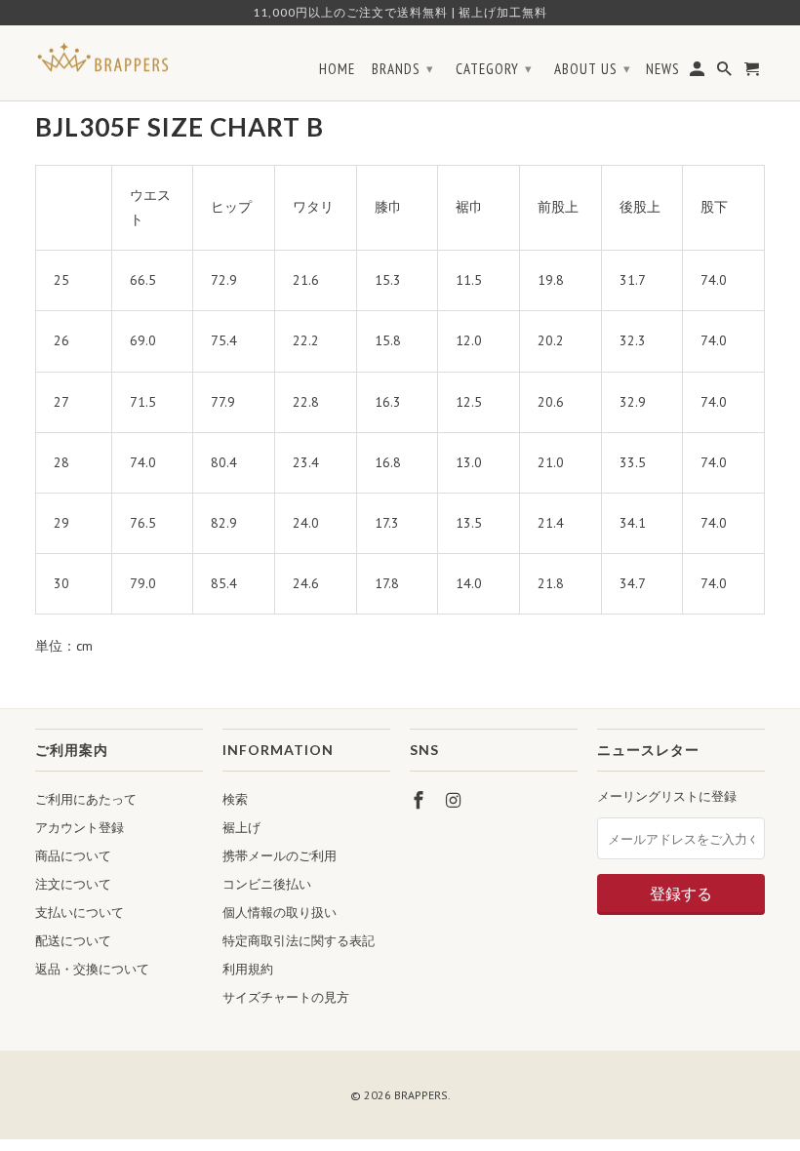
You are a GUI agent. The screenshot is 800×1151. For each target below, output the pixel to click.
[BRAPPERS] (103, 58)
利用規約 (247, 969)
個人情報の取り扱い (279, 912)
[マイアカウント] (698, 73)
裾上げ (241, 827)
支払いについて (79, 912)
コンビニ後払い (266, 884)
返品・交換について (92, 969)
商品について (73, 856)
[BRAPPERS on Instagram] (455, 800)
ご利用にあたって (86, 799)
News (663, 69)
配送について (73, 941)
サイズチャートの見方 (285, 997)
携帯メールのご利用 (279, 856)
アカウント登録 (79, 827)
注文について (73, 884)
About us (592, 69)
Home (337, 69)
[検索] (726, 73)
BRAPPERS (421, 1095)
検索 (235, 799)
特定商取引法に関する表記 (298, 941)
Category (494, 69)
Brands (403, 69)
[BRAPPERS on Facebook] (420, 800)
